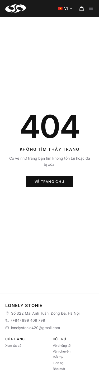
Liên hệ (58, 363)
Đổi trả (58, 357)
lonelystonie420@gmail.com (35, 327)
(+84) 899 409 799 (28, 320)
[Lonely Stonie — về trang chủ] (15, 8)
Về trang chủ (50, 181)
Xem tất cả (13, 346)
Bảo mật (59, 369)
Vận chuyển (61, 351)
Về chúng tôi (62, 346)
